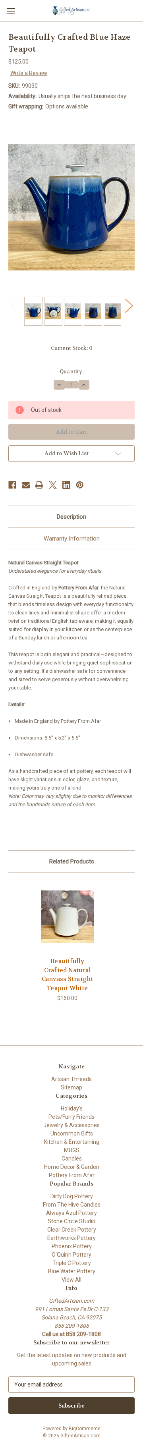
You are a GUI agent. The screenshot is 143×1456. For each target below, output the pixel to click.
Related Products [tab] (71, 861)
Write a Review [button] (28, 73)
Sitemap (71, 1087)
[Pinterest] (80, 484)
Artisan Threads (71, 1079)
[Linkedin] (66, 484)
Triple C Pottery (71, 1263)
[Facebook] (12, 484)
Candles (72, 1158)
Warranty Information (72, 538)
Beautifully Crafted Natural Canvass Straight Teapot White (67, 974)
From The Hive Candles (71, 1204)
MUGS (71, 1150)
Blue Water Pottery (71, 1271)
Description (71, 516)
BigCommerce (84, 1428)
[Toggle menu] (11, 11)
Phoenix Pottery (72, 1246)
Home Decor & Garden (71, 1167)
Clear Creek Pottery (71, 1229)
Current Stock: (72, 348)
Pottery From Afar (72, 1175)
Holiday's (72, 1108)
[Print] (39, 484)
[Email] (26, 484)
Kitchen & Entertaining (71, 1142)
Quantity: (71, 371)
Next (129, 305)
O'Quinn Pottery (71, 1254)
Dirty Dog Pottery (71, 1196)
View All (71, 1279)
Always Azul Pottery (71, 1213)
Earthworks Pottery (71, 1238)
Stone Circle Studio (71, 1221)
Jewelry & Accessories (71, 1125)
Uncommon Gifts (71, 1133)
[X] (53, 484)
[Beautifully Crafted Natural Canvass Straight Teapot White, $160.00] (67, 916)
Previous (14, 305)
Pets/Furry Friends (71, 1117)
